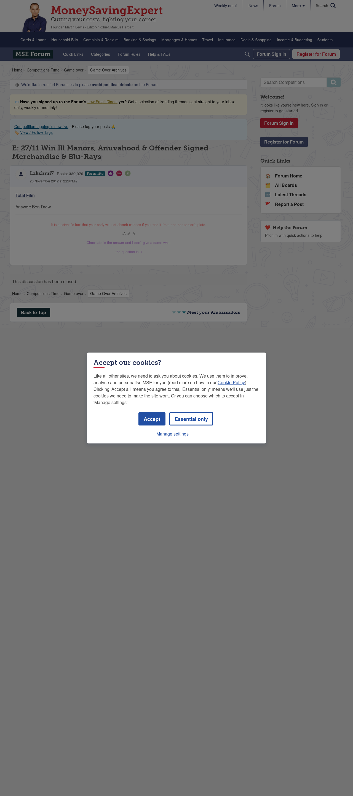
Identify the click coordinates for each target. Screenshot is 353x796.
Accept (152, 419)
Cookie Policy (231, 382)
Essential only (191, 419)
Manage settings (172, 434)
